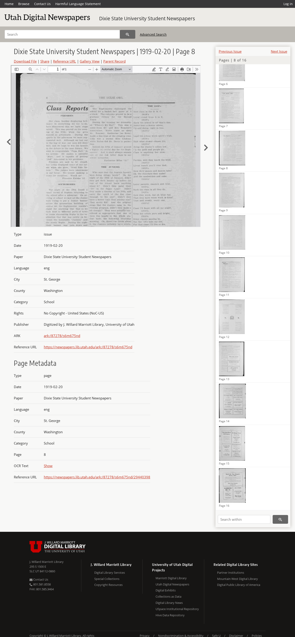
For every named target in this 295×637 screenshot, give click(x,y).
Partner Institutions (230, 572)
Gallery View (90, 61)
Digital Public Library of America (238, 585)
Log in (288, 4)
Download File (25, 61)
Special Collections (106, 579)
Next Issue (279, 51)
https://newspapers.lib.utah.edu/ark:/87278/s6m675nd (88, 347)
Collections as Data (168, 596)
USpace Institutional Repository (177, 609)
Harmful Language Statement (78, 4)
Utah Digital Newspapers (172, 584)
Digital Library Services (109, 572)
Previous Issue (230, 51)
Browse (24, 4)
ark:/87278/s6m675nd (62, 335)
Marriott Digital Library (171, 578)
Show (48, 465)
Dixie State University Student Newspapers (147, 18)
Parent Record (114, 61)
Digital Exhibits (166, 590)
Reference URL (64, 61)
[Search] (127, 34)
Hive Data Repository (170, 615)
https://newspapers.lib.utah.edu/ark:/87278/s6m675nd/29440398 (97, 477)
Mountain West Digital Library (237, 579)
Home (9, 4)
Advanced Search (153, 34)
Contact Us (42, 4)
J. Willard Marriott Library (47, 562)
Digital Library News (169, 603)
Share (44, 61)
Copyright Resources (108, 585)
